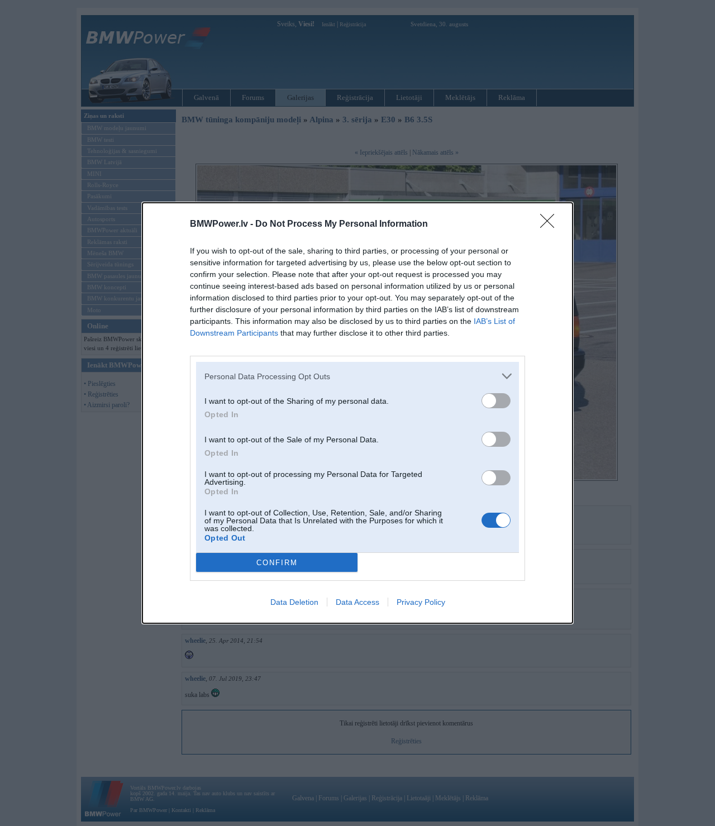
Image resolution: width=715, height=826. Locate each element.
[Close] (550, 224)
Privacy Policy (421, 602)
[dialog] (357, 413)
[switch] (496, 400)
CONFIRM (277, 562)
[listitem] (357, 376)
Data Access (357, 602)
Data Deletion (294, 602)
